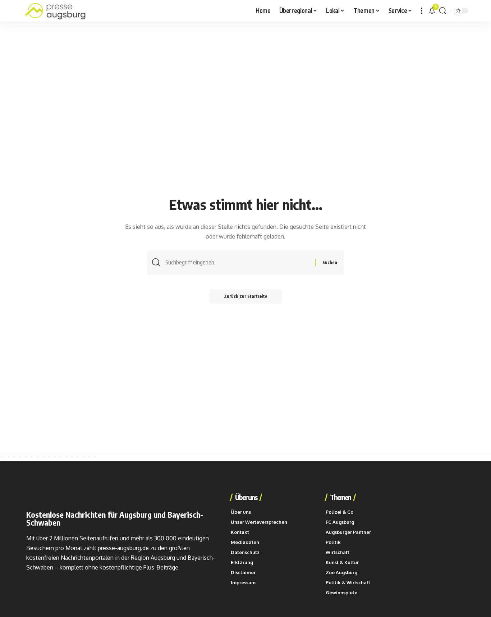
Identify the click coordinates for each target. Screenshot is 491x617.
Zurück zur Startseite (245, 296)
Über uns (246, 497)
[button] (422, 11)
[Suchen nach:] (237, 262)
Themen (340, 497)
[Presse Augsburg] (55, 11)
